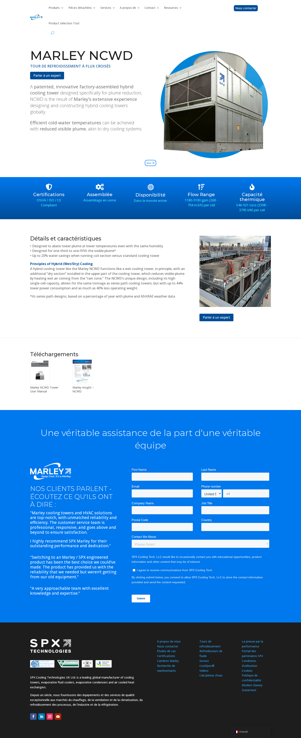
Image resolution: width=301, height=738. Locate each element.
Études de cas (166, 651)
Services (105, 8)
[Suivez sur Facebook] (33, 716)
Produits (54, 8)
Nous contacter (245, 8)
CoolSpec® (206, 666)
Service (204, 661)
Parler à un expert (47, 75)
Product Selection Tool (64, 23)
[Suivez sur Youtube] (58, 716)
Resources (171, 8)
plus (149, 162)
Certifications (166, 656)
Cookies (247, 671)
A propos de (128, 8)
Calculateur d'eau (210, 675)
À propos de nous (169, 641)
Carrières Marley (168, 661)
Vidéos (203, 671)
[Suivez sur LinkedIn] (41, 716)
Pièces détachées (80, 8)
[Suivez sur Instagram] (49, 716)
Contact (150, 8)
